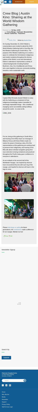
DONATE (31, 1)
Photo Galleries (11, 33)
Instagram (10, 385)
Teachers (21, 33)
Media (3, 397)
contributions (17, 229)
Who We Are (5, 394)
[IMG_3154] (19, 182)
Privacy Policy (6, 404)
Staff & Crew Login (7, 407)
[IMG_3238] (19, 209)
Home (3, 392)
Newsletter (28, 32)
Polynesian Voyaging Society (2, 2)
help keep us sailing (14, 227)
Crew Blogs (11, 32)
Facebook (3, 385)
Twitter (6, 385)
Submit (24, 380)
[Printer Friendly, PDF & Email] (8, 236)
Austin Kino (27, 40)
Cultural (20, 32)
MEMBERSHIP (18, 1)
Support (4, 402)
